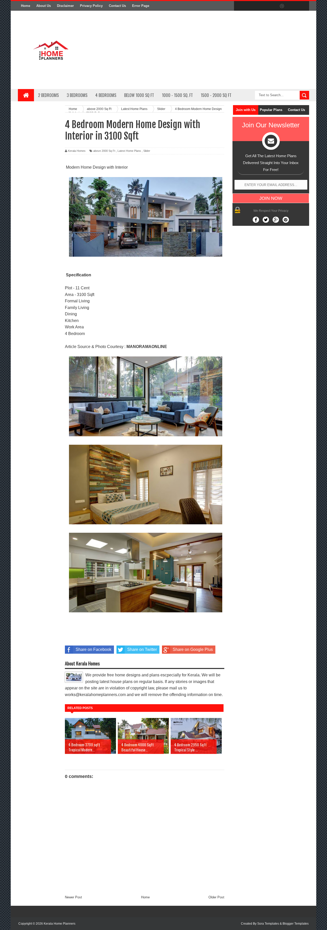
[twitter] (250, 6)
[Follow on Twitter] (266, 219)
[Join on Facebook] (256, 219)
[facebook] (239, 6)
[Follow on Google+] (275, 219)
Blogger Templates (296, 923)
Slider (146, 150)
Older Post (216, 897)
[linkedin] (293, 6)
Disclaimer (65, 6)
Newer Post (73, 897)
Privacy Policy (91, 6)
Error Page (140, 6)
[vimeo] (260, 6)
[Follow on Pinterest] (285, 219)
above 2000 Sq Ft (104, 150)
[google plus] (303, 6)
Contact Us (117, 6)
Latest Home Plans (129, 150)
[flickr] (271, 6)
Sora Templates (268, 923)
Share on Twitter (142, 649)
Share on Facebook (93, 649)
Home (25, 6)
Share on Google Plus (193, 649)
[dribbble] (282, 6)
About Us (43, 6)
